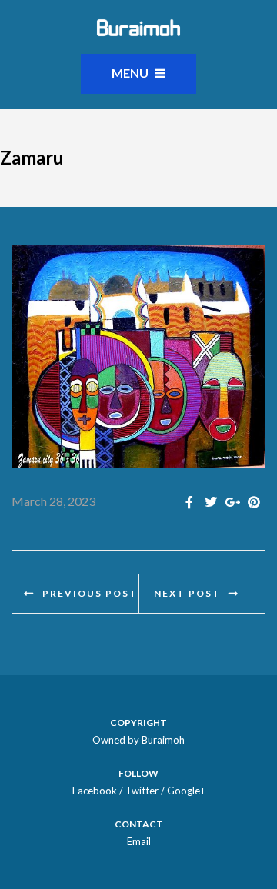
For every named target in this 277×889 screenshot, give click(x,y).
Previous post (90, 593)
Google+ (186, 790)
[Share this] (189, 501)
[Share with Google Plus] (232, 501)
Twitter (142, 790)
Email (139, 841)
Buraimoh (163, 740)
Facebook (94, 790)
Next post (187, 593)
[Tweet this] (211, 501)
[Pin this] (254, 501)
